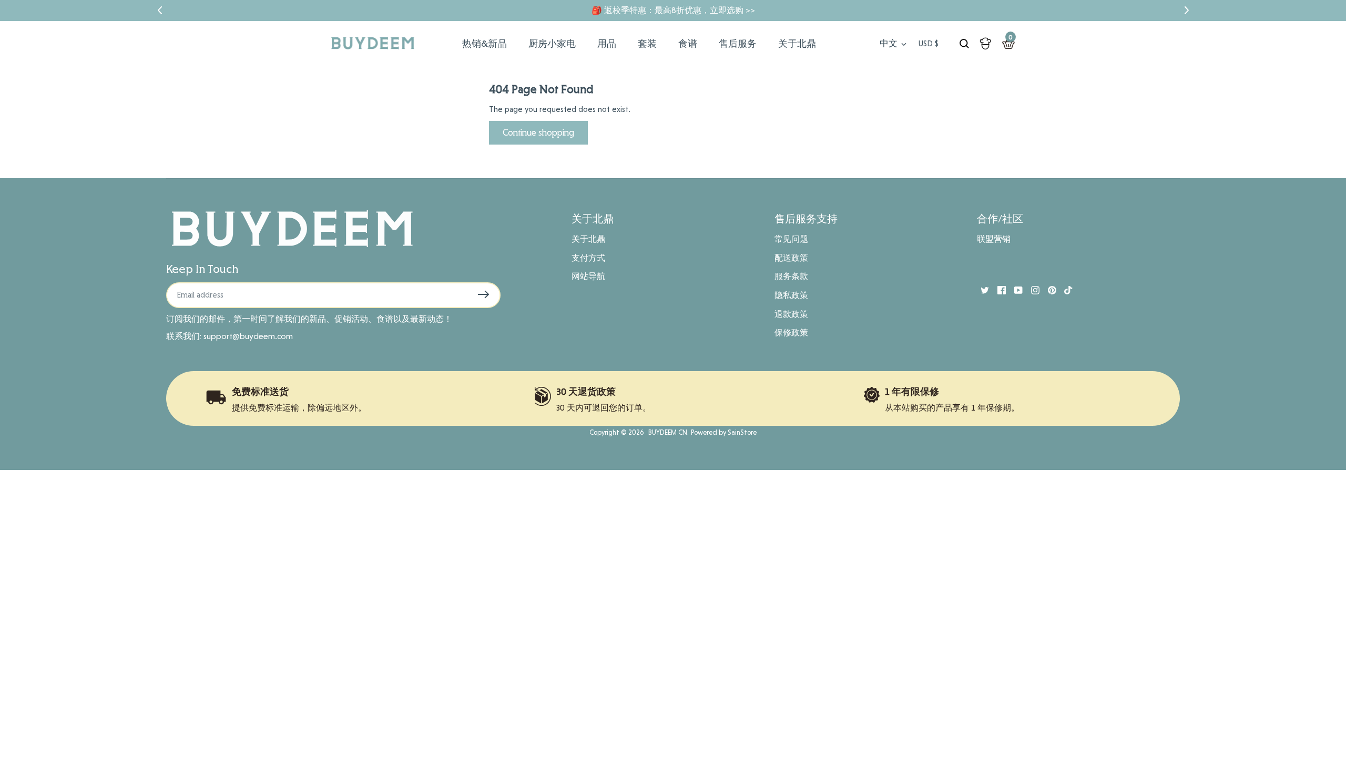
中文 (889, 43)
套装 (647, 43)
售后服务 (738, 43)
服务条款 (791, 276)
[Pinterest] (1047, 289)
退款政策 (791, 314)
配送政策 (791, 258)
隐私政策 (791, 295)
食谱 (687, 43)
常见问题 (791, 239)
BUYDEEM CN (666, 432)
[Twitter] (980, 289)
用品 (606, 43)
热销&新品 (484, 43)
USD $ (929, 43)
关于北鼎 (797, 43)
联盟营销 (994, 239)
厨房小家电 (552, 43)
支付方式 (588, 258)
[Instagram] (1031, 289)
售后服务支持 (806, 218)
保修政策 (791, 332)
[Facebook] (997, 289)
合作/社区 (1000, 218)
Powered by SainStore (724, 432)
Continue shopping (538, 132)
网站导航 (588, 276)
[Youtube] (1014, 289)
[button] (159, 10)
